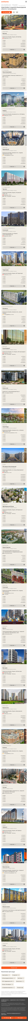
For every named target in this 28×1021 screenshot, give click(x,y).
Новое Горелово (6, 547)
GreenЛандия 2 (6, 348)
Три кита (5, 189)
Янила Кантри (6, 866)
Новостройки (6, 975)
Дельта (4, 628)
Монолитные (20, 981)
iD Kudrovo (5, 308)
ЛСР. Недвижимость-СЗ (8, 981)
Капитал (5, 747)
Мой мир (5, 33)
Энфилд (4, 110)
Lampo (4, 945)
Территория (5, 269)
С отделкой (15, 975)
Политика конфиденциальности (13, 1013)
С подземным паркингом (8, 987)
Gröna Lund (5, 388)
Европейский (6, 149)
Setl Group (21, 978)
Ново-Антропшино (7, 72)
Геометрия (5, 587)
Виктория (5, 667)
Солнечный (5, 230)
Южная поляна (6, 906)
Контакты (3, 1013)
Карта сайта (3, 1014)
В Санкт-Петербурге (7, 984)
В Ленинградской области (8, 978)
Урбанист (5, 827)
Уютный (4, 787)
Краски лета (6, 707)
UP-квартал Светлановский (9, 466)
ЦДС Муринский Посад (8, 506)
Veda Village (6, 426)
